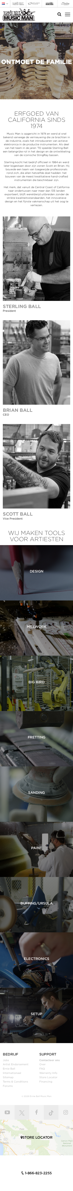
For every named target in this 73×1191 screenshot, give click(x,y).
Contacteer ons (49, 1060)
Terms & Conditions (15, 1081)
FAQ (42, 1068)
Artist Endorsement (15, 1064)
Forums (8, 1085)
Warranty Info (48, 1072)
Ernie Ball (9, 1068)
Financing (45, 1081)
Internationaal (12, 1072)
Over (42, 1064)
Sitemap (8, 1077)
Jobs (6, 1060)
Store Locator (48, 1077)
